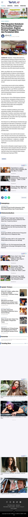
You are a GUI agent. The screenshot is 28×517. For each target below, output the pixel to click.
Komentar (23, 197)
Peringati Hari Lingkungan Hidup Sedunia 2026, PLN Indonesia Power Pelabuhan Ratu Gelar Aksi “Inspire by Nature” (13, 219)
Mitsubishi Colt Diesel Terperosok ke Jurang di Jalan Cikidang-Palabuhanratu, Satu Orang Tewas (9, 302)
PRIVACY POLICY (20, 506)
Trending (3, 5)
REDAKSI (18, 505)
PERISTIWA (23, 5)
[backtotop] (14, 511)
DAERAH (16, 5)
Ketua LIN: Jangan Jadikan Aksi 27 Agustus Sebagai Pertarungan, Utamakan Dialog (9, 293)
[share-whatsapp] (9, 197)
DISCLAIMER (14, 508)
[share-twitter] (5, 197)
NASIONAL (10, 5)
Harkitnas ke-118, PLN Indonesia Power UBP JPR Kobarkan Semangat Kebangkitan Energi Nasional (13, 246)
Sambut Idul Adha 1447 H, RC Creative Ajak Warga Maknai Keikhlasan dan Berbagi (13, 239)
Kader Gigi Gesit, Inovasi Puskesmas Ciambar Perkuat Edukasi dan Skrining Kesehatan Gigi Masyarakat (13, 227)
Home (2, 21)
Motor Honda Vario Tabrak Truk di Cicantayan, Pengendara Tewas (9, 320)
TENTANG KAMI (11, 505)
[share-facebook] (2, 197)
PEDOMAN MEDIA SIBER (9, 506)
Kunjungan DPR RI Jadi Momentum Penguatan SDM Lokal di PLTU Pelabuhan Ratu (13, 233)
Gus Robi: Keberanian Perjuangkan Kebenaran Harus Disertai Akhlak (9, 311)
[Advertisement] (14, 361)
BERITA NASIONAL (6, 289)
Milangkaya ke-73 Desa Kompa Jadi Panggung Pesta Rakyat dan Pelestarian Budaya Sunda (9, 330)
